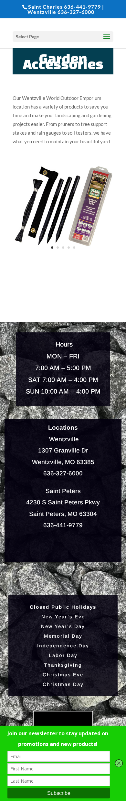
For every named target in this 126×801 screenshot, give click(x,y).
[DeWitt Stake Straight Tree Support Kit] (63, 254)
